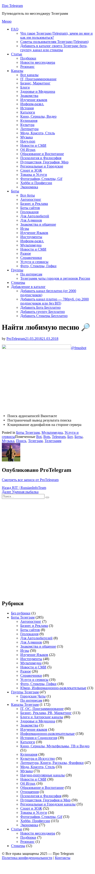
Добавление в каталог (28, 287)
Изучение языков (33, 100)
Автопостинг (30, 199)
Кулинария (28, 121)
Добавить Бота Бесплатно (40, 307)
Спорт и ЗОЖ (31, 170)
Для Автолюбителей (36, 638)
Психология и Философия (40, 158)
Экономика (29, 187)
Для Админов (31, 220)
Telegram (58, 437)
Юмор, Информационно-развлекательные (53, 688)
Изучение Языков (34, 233)
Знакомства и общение (38, 224)
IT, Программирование (38, 79)
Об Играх (28, 150)
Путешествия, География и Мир (45, 800)
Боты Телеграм (28, 432)
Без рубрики (20, 613)
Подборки (28, 58)
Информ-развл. (32, 104)
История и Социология (38, 738)
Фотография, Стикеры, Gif (41, 179)
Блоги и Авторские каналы (41, 717)
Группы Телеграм (25, 692)
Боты (15, 191)
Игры (24, 228)
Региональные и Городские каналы (48, 804)
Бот (70, 437)
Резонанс (27, 67)
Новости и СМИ (33, 145)
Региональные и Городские (41, 166)
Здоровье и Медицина (37, 91)
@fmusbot (78, 348)
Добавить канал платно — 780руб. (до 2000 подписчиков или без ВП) (54, 301)
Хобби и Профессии (36, 183)
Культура (27, 125)
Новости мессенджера (37, 62)
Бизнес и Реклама (34, 204)
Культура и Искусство (37, 758)
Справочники (31, 258)
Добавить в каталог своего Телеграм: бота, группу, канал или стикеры (53, 48)
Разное (25, 253)
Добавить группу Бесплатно (42, 312)
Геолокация (29, 212)
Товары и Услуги (33, 175)
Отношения (29, 792)
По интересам (31, 274)
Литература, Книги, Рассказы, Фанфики (52, 763)
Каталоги (27, 112)
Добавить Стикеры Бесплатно (44, 316)
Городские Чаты (33, 696)
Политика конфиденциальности (27, 858)
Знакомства (29, 96)
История (27, 108)
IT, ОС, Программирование (42, 709)
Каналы (17, 71)
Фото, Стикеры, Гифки (38, 266)
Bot (39, 437)
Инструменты (31, 237)
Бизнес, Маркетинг (35, 83)
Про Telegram (12, 6)
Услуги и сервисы (34, 262)
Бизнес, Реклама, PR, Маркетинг (46, 713)
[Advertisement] (47, 548)
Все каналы (29, 75)
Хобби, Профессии (35, 821)
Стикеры (18, 282)
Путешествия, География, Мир (44, 162)
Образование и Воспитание (42, 154)
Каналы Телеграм (25, 704)
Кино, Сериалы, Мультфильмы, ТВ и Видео (54, 746)
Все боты (27, 195)
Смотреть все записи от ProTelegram (30, 480)
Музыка (26, 137)
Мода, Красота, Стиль (37, 133)
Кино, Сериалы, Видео (38, 116)
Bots (46, 437)
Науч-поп (27, 141)
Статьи (16, 54)
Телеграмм (53, 441)
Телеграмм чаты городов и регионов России (55, 278)
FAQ (14, 29)
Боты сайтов (30, 208)
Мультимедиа (31, 245)
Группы (17, 270)
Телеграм (35, 441)
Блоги (25, 87)
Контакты (62, 858)
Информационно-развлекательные (47, 734)
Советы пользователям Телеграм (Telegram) (54, 42)
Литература (29, 129)
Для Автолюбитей (34, 216)
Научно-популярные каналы (42, 775)
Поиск (21, 441)
